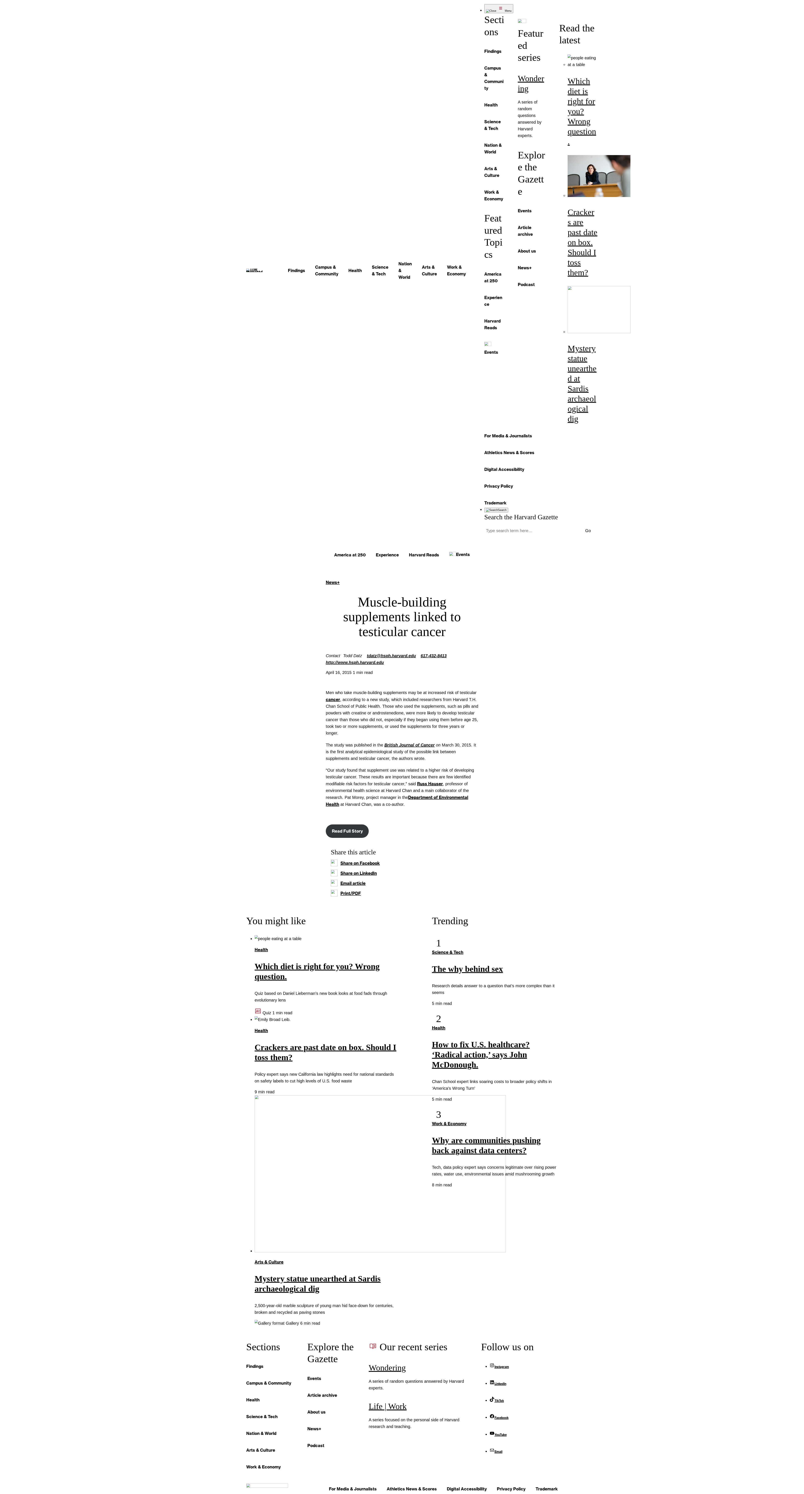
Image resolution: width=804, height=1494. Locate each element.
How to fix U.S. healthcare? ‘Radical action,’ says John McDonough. (481, 1054)
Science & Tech (447, 952)
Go (588, 530)
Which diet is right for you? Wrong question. (582, 111)
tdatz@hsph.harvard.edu (391, 655)
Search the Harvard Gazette (521, 517)
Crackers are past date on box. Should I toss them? (582, 242)
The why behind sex (467, 969)
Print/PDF (350, 893)
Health (261, 949)
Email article (353, 883)
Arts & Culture (269, 1261)
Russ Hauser (430, 783)
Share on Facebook (360, 863)
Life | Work (388, 1406)
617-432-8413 (434, 655)
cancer (333, 699)
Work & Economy (449, 1123)
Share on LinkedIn (358, 873)
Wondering (387, 1367)
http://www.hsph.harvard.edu (355, 662)
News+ (333, 582)
